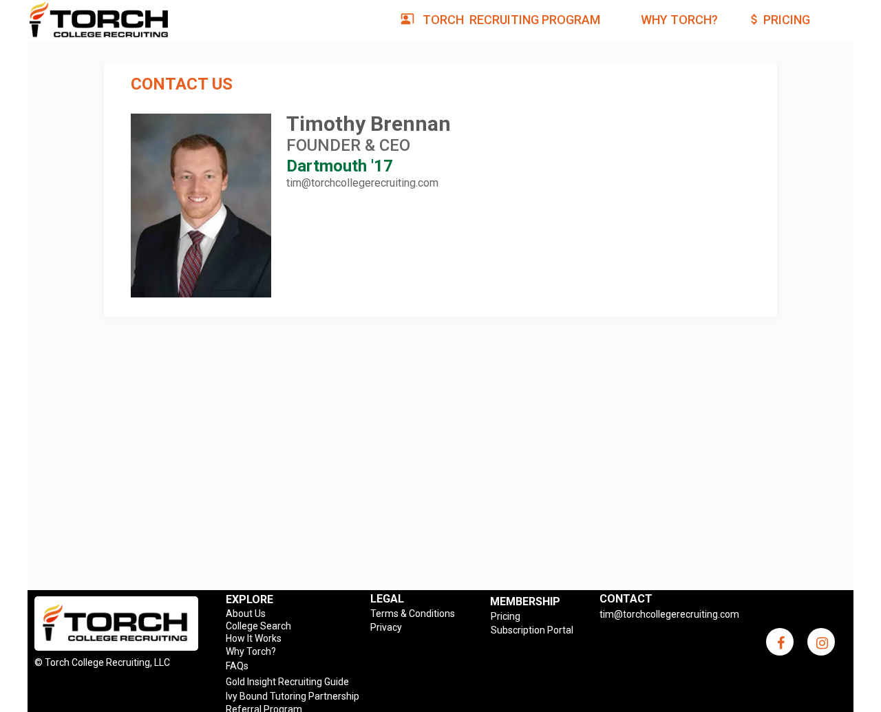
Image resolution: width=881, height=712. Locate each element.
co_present (407, 18)
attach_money (754, 19)
